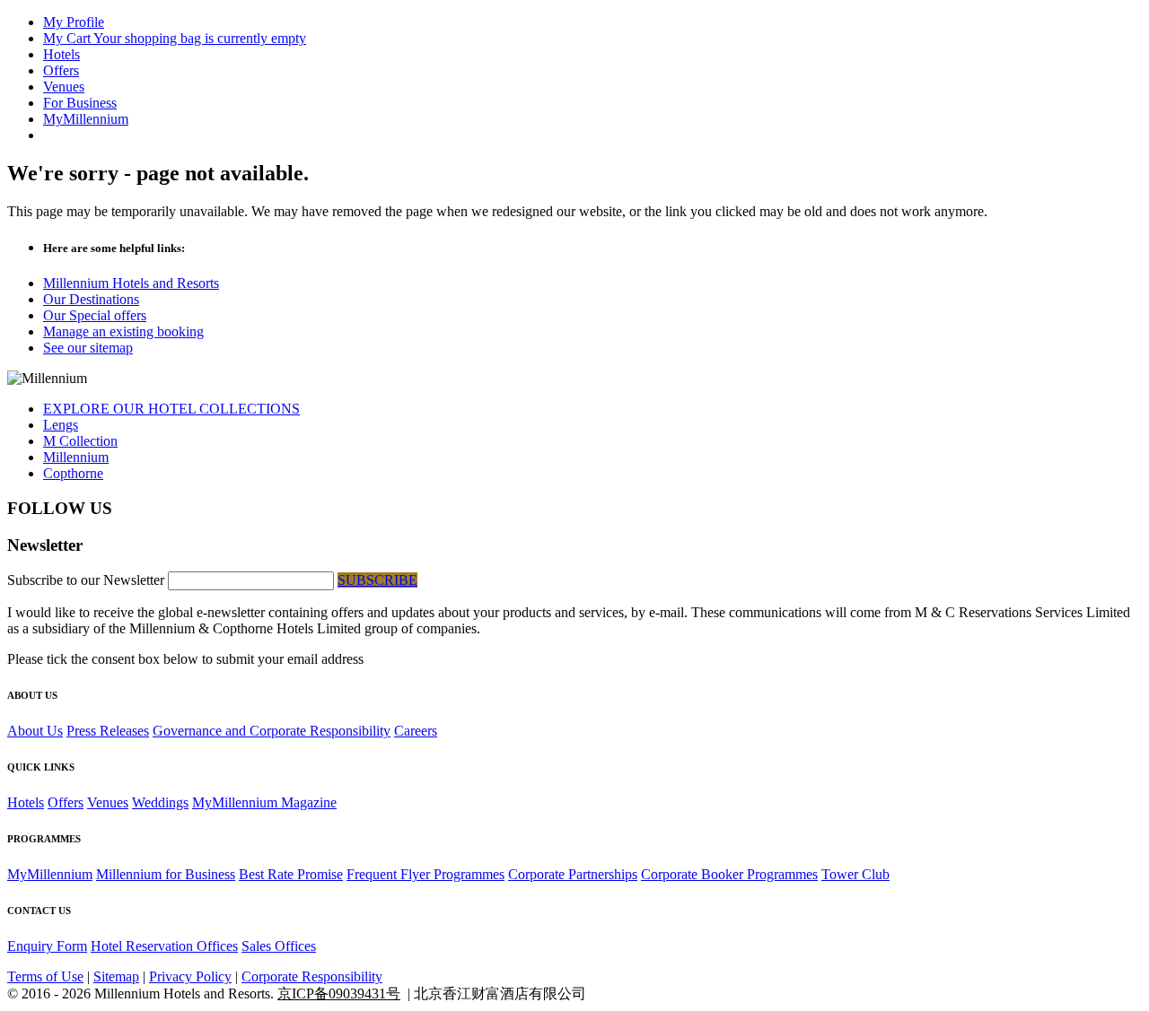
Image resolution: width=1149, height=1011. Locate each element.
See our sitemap (88, 347)
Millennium (76, 457)
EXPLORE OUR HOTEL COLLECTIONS (171, 408)
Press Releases (107, 730)
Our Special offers (94, 315)
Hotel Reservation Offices (164, 946)
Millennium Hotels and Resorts (131, 283)
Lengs (60, 424)
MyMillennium (49, 874)
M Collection (80, 441)
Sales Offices (278, 946)
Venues (107, 802)
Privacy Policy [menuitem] (190, 976)
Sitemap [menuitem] (116, 976)
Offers (65, 802)
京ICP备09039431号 (338, 993)
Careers (415, 730)
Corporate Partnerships (572, 874)
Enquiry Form (47, 946)
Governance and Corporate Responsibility (271, 730)
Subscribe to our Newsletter (87, 580)
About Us (35, 730)
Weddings (160, 802)
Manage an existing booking (123, 331)
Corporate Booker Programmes (729, 874)
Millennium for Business (165, 874)
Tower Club (855, 874)
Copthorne (73, 473)
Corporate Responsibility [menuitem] (311, 976)
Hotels (25, 802)
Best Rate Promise (291, 874)
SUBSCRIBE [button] (377, 580)
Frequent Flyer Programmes (425, 874)
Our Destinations (91, 299)
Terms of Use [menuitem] (45, 976)
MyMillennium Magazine (264, 802)
